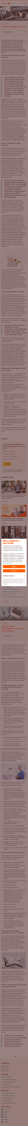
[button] (14, 576)
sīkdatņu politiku (19, 550)
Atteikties (14, 566)
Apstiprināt (14, 570)
